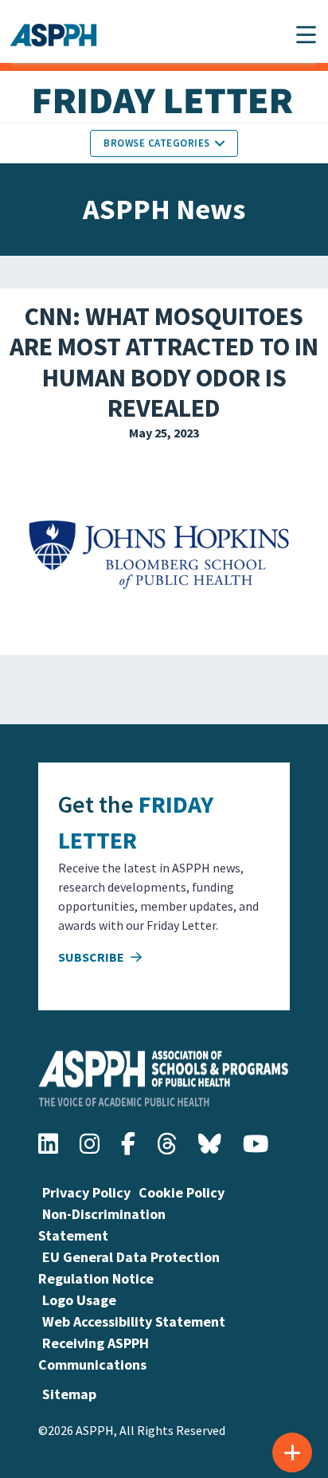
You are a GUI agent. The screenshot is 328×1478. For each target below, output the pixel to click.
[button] (306, 35)
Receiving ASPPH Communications (93, 1354)
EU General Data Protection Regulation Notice (129, 1268)
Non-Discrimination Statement (102, 1225)
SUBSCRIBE (92, 957)
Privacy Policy (86, 1192)
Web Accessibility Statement (133, 1321)
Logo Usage (79, 1300)
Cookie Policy (182, 1192)
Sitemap (69, 1394)
